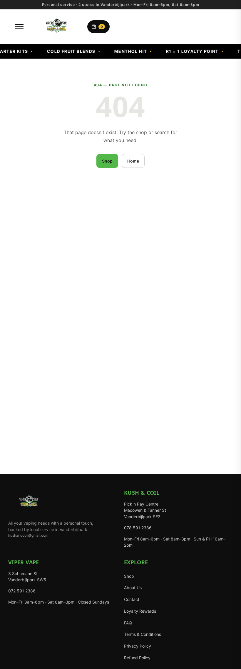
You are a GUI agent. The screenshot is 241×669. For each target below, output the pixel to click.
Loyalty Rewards (140, 611)
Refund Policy (137, 657)
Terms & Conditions (142, 634)
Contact (131, 599)
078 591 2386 (138, 527)
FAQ (128, 622)
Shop (107, 160)
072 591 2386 (22, 590)
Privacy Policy (137, 645)
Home (133, 160)
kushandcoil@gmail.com (28, 535)
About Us (133, 587)
